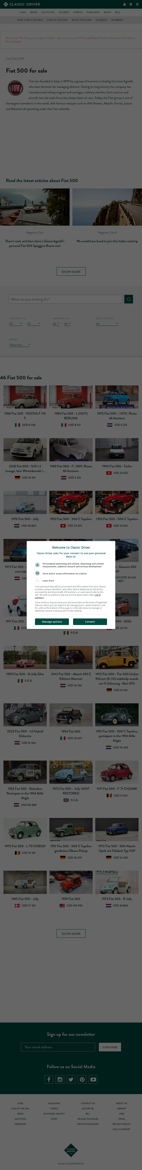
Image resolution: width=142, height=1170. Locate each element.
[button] (71, 580)
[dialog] (71, 585)
